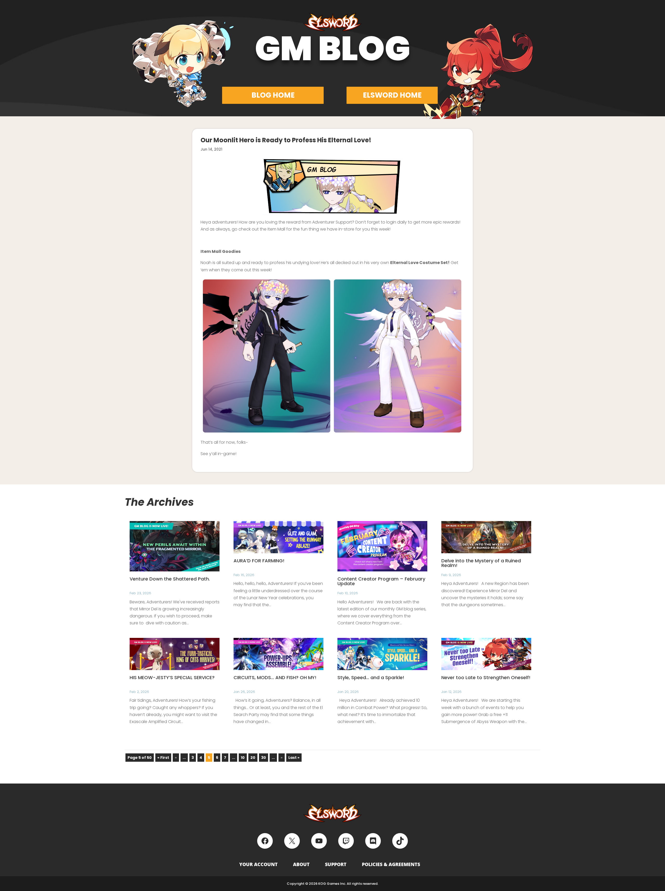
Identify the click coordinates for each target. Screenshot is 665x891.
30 (263, 757)
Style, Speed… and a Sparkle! (370, 677)
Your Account (258, 864)
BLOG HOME (273, 95)
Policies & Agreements (391, 864)
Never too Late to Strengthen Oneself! (485, 677)
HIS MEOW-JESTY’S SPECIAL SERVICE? (172, 677)
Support (336, 864)
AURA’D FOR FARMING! (259, 560)
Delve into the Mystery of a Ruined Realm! (481, 563)
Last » (294, 757)
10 (243, 757)
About (301, 864)
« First (163, 757)
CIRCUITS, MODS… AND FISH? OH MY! (275, 677)
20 (252, 757)
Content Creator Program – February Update (381, 581)
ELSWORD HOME (392, 95)
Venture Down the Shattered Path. (170, 579)
